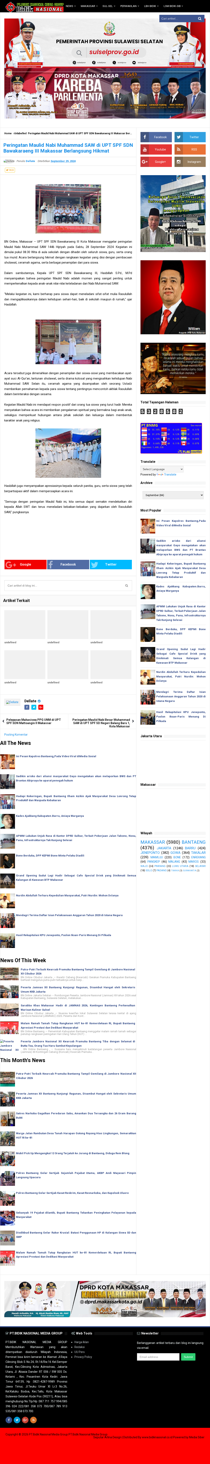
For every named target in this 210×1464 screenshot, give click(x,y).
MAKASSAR (152, 842)
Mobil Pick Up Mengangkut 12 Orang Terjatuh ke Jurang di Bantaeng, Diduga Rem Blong (72, 1153)
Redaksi (79, 1347)
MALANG (174, 861)
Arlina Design (112, 1437)
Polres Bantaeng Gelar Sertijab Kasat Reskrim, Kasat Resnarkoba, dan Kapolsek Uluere (72, 1192)
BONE (177, 857)
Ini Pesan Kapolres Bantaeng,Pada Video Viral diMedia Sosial (56, 756)
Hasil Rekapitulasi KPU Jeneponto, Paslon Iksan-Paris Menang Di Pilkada (63, 935)
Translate (170, 474)
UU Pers (79, 1352)
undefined (10, 642)
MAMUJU (157, 857)
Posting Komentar (16, 734)
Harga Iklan (81, 1342)
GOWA (175, 853)
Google (25, 564)
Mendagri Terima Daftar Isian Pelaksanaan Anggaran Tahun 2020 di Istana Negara (69, 915)
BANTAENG (194, 842)
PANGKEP (153, 861)
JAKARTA (164, 848)
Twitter (111, 564)
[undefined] (24, 624)
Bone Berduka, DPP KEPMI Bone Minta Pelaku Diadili (50, 855)
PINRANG (159, 866)
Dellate (30, 701)
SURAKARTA (189, 870)
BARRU (190, 848)
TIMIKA (175, 870)
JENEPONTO (150, 853)
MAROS (193, 861)
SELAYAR (200, 866)
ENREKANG (198, 857)
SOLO (149, 870)
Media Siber (196, 1437)
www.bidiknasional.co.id (157, 1437)
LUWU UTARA (180, 866)
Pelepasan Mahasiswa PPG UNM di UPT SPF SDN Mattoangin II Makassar (33, 721)
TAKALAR (198, 853)
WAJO (144, 866)
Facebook (68, 564)
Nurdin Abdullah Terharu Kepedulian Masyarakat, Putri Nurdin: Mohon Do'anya (67, 895)
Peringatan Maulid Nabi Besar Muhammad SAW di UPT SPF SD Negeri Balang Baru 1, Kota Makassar (101, 723)
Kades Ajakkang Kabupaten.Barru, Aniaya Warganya (50, 815)
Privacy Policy (83, 1357)
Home (8, 133)
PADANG (161, 870)
